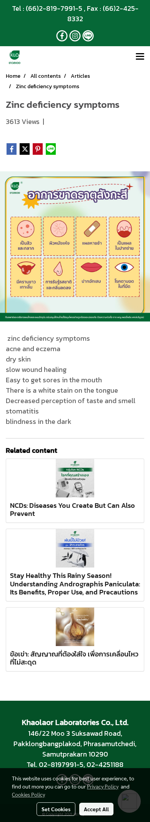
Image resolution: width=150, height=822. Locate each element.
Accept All (96, 808)
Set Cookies (56, 808)
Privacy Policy (102, 786)
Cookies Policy (28, 794)
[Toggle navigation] (140, 57)
